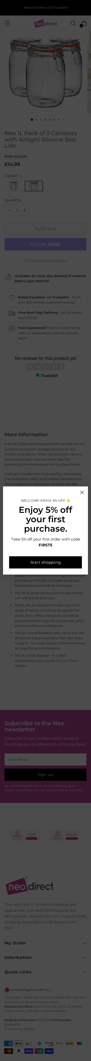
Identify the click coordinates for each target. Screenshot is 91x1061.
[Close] (82, 492)
